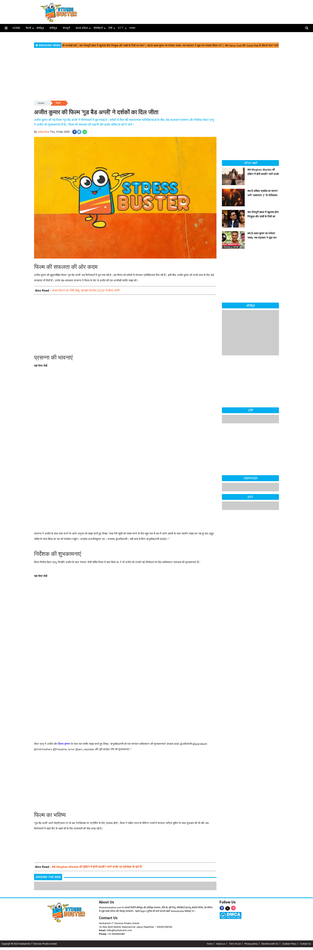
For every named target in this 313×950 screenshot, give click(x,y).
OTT (121, 27)
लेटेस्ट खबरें (250, 163)
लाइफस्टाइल (250, 478)
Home (41, 103)
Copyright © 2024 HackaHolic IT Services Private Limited (29, 944)
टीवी (110, 27)
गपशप (132, 27)
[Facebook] (222, 908)
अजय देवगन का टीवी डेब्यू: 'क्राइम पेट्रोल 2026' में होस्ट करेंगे (86, 290)
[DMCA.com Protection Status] (230, 915)
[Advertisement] (192, 11)
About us (220, 944)
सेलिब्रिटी (98, 27)
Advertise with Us (269, 944)
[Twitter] (227, 908)
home (16, 27)
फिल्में (28, 27)
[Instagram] (233, 908)
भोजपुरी (66, 27)
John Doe (43, 131)
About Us (106, 902)
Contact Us (108, 918)
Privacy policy (251, 944)
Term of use (235, 944)
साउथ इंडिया (82, 27)
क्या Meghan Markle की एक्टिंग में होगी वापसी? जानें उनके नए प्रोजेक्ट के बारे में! (97, 867)
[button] (6, 28)
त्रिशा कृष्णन (64, 743)
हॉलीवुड (53, 27)
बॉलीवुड (40, 27)
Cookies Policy (289, 944)
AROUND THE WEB (48, 877)
